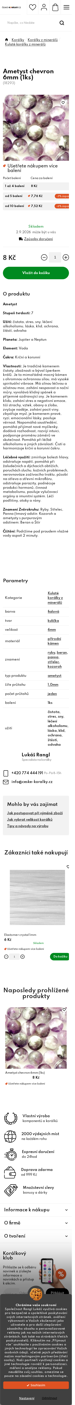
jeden (52, 694)
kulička (53, 621)
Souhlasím (38, 1385)
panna (53, 657)
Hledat (62, 23)
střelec (53, 662)
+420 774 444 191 (27, 773)
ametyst (54, 676)
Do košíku (42, 273)
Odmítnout (49, 1398)
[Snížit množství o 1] (44, 257)
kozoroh (55, 666)
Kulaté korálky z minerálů (55, 598)
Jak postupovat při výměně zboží (35, 813)
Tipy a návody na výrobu (27, 826)
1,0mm (53, 685)
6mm (52, 630)
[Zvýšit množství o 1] (66, 257)
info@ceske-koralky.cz (31, 782)
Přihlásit (57, 1293)
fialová (53, 611)
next (66, 891)
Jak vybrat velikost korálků (29, 820)
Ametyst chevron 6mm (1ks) (25, 1072)
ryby (51, 653)
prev (5, 891)
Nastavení (26, 1398)
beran (62, 653)
